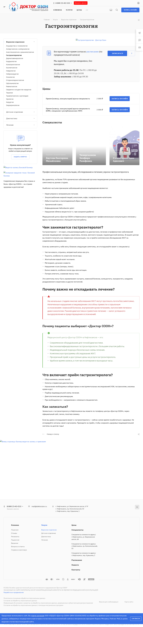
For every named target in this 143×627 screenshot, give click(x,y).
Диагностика (11, 118)
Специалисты (77, 530)
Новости (75, 565)
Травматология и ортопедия (17, 96)
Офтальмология (12, 83)
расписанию (92, 51)
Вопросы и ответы (18, 547)
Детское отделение (14, 112)
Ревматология (11, 86)
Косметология (11, 68)
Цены (74, 525)
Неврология (11, 71)
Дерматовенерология (14, 58)
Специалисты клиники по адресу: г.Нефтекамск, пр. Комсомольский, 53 (85, 546)
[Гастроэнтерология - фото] (91, 40)
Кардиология (11, 61)
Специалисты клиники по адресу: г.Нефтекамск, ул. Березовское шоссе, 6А (84, 537)
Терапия (9, 93)
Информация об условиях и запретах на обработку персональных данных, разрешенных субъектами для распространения (48, 603)
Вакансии (14, 543)
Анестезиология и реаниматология (20, 52)
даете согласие (37, 615)
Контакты (76, 570)
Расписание (77, 560)
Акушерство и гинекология (16, 46)
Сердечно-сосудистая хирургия (18, 90)
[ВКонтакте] (137, 507)
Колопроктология (13, 64)
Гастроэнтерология (14, 55)
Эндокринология (12, 105)
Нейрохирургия (12, 74)
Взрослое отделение (15, 42)
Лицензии (14, 530)
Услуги (44, 525)
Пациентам (15, 540)
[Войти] (138, 3)
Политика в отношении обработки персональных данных (24, 598)
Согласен (136, 619)
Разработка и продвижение (14, 592)
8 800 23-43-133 (63, 3)
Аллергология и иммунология (17, 49)
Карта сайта (129, 602)
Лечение (10, 125)
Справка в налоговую (19, 550)
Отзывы (14, 533)
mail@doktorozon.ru (39, 506)
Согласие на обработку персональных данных (20, 601)
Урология (9, 99)
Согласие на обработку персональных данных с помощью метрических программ (33, 605)
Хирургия (10, 102)
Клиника (15, 525)
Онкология (10, 77)
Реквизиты (15, 537)
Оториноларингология (15, 80)
